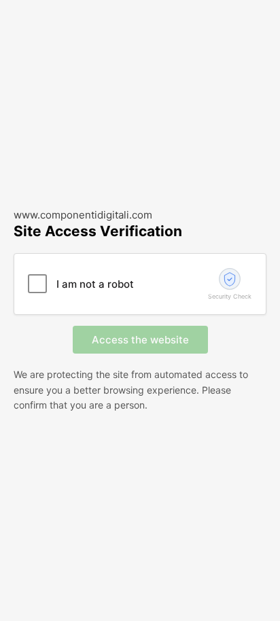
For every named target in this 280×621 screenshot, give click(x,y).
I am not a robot (95, 284)
